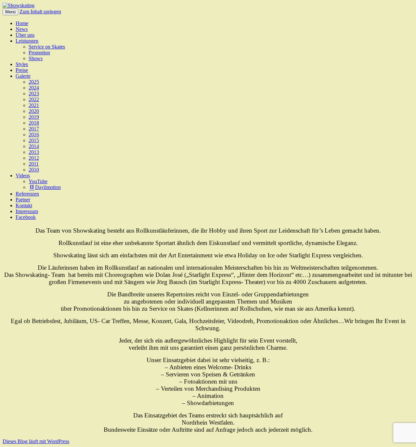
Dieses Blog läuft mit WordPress (36, 441)
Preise (22, 70)
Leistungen (27, 41)
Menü (10, 11)
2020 (34, 111)
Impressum (27, 211)
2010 (34, 169)
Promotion (39, 52)
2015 (34, 140)
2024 (34, 87)
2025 (34, 82)
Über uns (25, 35)
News (22, 29)
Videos (23, 175)
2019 (34, 117)
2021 (34, 105)
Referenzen (27, 193)
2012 (34, 158)
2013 (34, 152)
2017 (34, 128)
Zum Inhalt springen (40, 11)
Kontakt (24, 205)
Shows (36, 58)
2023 (34, 93)
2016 (34, 134)
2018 (34, 123)
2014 (34, 146)
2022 (34, 99)
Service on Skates (47, 46)
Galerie (23, 76)
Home (22, 23)
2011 (34, 164)
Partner (23, 199)
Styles (22, 64)
